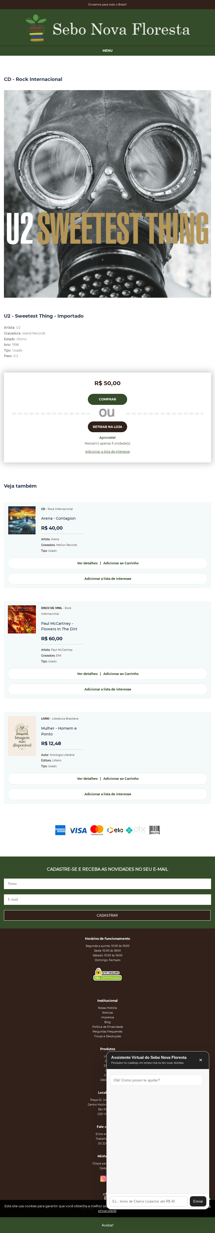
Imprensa (107, 1017)
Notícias (107, 1012)
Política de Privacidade (107, 1027)
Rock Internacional (60, 509)
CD (43, 509)
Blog (107, 1022)
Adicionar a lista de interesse (107, 451)
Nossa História (107, 1008)
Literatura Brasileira (65, 718)
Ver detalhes (87, 563)
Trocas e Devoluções (107, 1036)
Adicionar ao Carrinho (121, 563)
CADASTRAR (107, 915)
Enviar (198, 1201)
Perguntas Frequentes (107, 1031)
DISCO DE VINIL (51, 608)
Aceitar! (108, 1225)
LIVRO (45, 718)
